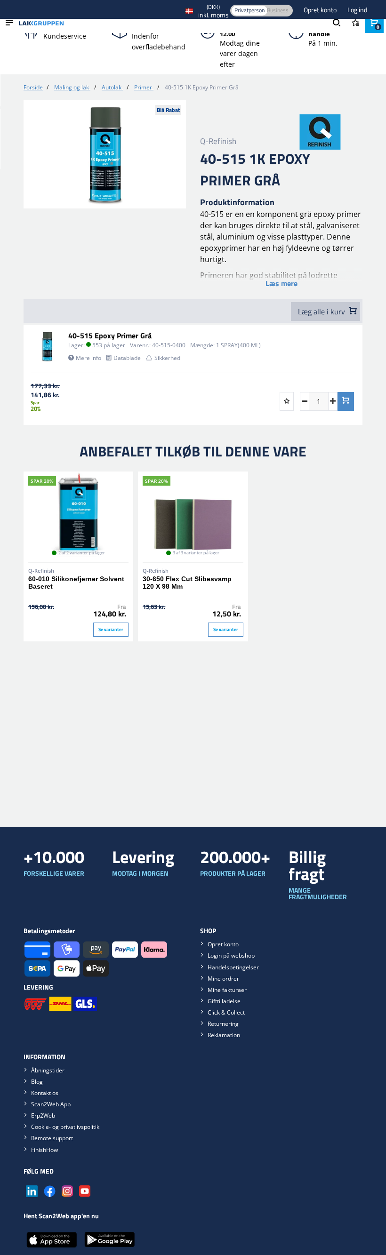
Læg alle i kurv (322, 311)
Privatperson (249, 10)
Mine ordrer (223, 979)
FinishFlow (44, 1150)
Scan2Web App (51, 1104)
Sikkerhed (167, 358)
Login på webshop (231, 955)
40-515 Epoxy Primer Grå (110, 335)
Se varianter (110, 629)
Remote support (52, 1138)
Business (278, 10)
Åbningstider (47, 1070)
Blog (37, 1082)
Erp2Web (43, 1115)
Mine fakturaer (227, 990)
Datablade (127, 358)
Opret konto (321, 10)
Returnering (223, 1024)
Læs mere (281, 283)
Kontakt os (44, 1093)
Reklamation (224, 1035)
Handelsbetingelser (233, 967)
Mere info (88, 358)
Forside (33, 87)
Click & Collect (226, 1012)
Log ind (357, 10)
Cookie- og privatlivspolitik (65, 1127)
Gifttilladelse (224, 1001)
